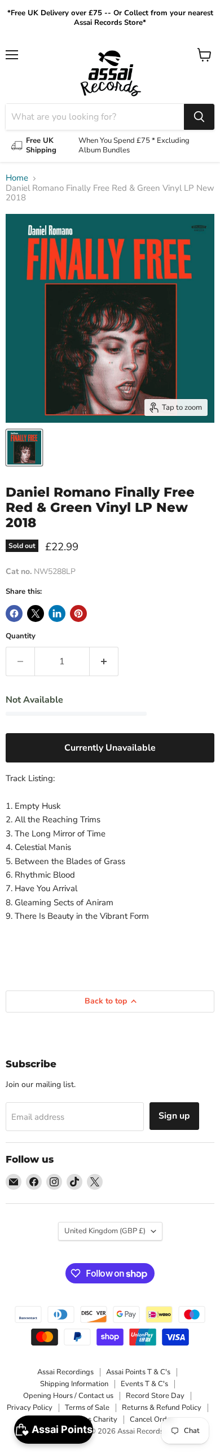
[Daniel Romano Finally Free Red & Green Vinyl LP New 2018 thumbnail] (24, 448)
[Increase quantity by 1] (104, 661)
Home (17, 178)
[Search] (199, 117)
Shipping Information (74, 1384)
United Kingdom (105, 1231)
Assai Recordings (65, 1372)
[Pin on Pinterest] (78, 613)
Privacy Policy (29, 1408)
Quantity (21, 636)
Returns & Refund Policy (161, 1408)
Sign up (174, 1116)
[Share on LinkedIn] (57, 613)
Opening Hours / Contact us (68, 1396)
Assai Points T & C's (138, 1372)
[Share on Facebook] (14, 613)
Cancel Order (152, 1419)
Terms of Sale (87, 1408)
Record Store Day (155, 1396)
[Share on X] (35, 613)
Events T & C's (144, 1384)
